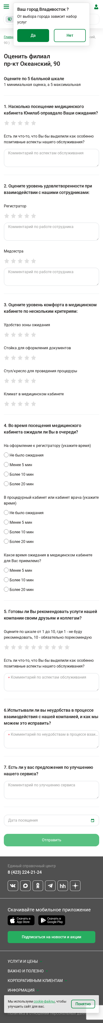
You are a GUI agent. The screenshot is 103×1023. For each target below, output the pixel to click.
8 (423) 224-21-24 (25, 872)
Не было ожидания (27, 455)
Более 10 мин (22, 474)
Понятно (83, 1004)
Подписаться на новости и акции (51, 937)
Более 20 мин (22, 484)
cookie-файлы (44, 1001)
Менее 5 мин (21, 465)
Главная (10, 37)
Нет (70, 35)
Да (33, 35)
